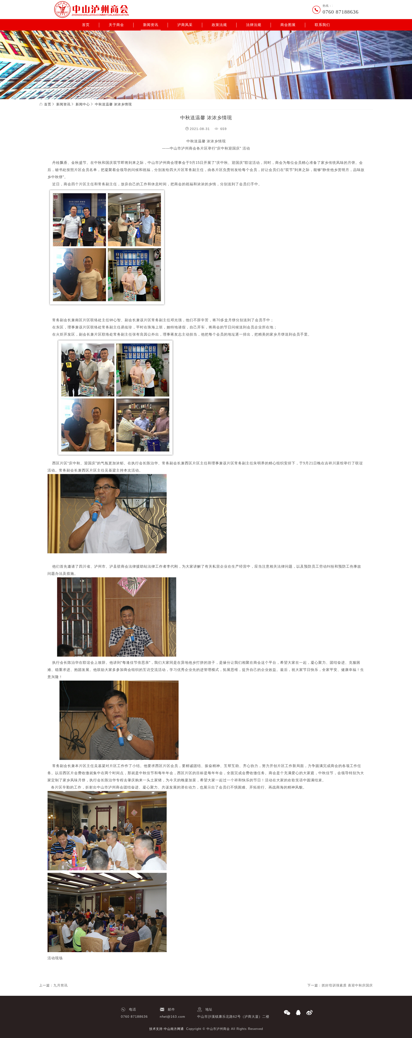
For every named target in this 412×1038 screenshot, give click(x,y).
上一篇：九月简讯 (53, 985)
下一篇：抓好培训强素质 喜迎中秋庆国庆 (340, 985)
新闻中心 (83, 104)
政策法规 (219, 25)
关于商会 (116, 25)
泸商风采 (185, 25)
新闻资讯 (150, 25)
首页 (86, 25)
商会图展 (288, 25)
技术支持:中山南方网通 (166, 1029)
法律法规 (253, 25)
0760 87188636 (341, 12)
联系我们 (322, 25)
